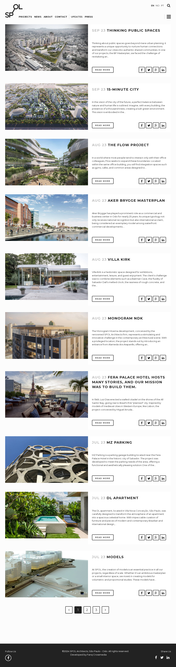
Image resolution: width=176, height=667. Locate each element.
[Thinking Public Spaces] (46, 70)
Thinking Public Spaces (133, 30)
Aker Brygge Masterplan (136, 200)
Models (115, 557)
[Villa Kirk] (46, 299)
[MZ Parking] (46, 482)
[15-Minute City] (46, 129)
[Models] (46, 596)
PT (162, 5)
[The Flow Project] (46, 184)
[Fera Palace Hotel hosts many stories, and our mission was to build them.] (46, 416)
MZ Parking (119, 442)
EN (152, 5)
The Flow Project (128, 145)
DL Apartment (123, 498)
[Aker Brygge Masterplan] (46, 240)
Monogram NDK (125, 318)
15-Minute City (123, 89)
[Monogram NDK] (46, 358)
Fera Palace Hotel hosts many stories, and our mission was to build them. (128, 382)
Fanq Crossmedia (97, 654)
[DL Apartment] (46, 537)
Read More (102, 70)
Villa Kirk (119, 259)
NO (158, 5)
